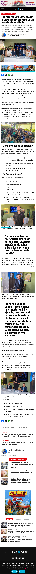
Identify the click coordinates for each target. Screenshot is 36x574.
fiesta (29, 426)
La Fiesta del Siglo (16, 427)
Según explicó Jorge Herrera (10, 294)
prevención (5, 429)
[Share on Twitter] (6, 75)
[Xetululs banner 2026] (18, 6)
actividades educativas (19, 426)
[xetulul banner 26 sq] (18, 515)
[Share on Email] (12, 75)
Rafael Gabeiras (6, 227)
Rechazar (22, 571)
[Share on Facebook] (2, 75)
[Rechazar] (34, 568)
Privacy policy (28, 568)
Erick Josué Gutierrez (14, 35)
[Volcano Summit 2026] (18, 71)
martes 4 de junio (11, 83)
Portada (25, 427)
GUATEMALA (5, 427)
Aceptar (14, 571)
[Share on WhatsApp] (9, 75)
